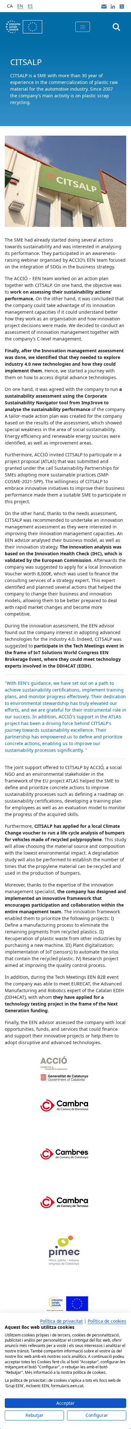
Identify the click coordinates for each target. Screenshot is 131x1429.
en (20, 6)
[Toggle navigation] (82, 27)
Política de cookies (107, 1321)
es (30, 6)
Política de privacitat (61, 1321)
